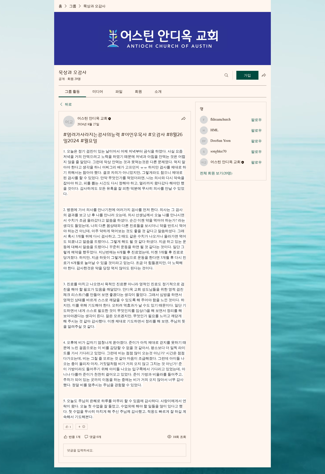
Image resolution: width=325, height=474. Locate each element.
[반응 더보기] (82, 427)
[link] (72, 91)
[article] (125, 287)
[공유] (183, 118)
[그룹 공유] (263, 75)
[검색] (226, 75)
